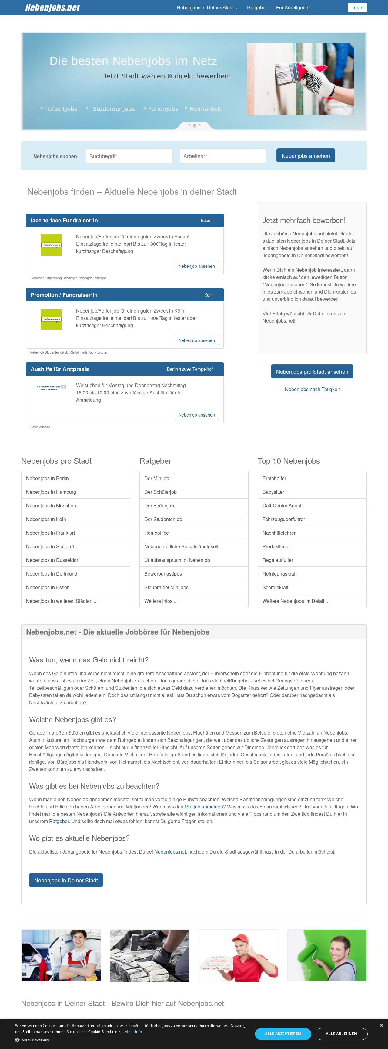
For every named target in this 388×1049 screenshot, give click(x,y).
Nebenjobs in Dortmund (51, 573)
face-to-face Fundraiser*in (64, 220)
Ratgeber (257, 7)
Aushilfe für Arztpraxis (60, 369)
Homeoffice (156, 532)
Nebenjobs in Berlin (47, 478)
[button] (130, 1040)
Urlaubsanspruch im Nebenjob (177, 559)
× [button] (381, 1025)
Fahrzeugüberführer (284, 519)
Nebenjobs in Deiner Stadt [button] (206, 7)
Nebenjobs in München (51, 505)
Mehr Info (133, 1031)
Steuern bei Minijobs (166, 587)
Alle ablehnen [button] (341, 1033)
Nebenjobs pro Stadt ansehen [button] (312, 371)
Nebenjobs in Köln (46, 519)
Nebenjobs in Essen (48, 587)
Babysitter (273, 491)
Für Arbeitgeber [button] (293, 7)
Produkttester (277, 546)
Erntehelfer (274, 478)
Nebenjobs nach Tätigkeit (312, 389)
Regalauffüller (278, 559)
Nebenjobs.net (52, 7)
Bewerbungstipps (163, 573)
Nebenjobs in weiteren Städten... (61, 600)
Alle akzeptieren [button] (283, 1033)
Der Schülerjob (160, 491)
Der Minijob (156, 478)
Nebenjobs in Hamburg (51, 491)
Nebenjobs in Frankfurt (50, 532)
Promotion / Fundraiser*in (64, 295)
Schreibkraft (275, 587)
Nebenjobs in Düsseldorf (52, 559)
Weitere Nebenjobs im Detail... (295, 600)
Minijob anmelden (204, 806)
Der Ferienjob (159, 505)
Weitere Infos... (160, 600)
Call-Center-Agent (282, 505)
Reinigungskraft (279, 573)
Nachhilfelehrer (279, 532)
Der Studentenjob (163, 519)
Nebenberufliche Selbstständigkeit (181, 546)
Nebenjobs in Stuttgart (50, 546)
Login (357, 7)
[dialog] (194, 1034)
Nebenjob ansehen (197, 266)
